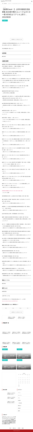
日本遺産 (5, 422)
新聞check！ (4, 20)
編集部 (19, 410)
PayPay (5, 416)
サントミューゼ (4, 417)
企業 (7, 420)
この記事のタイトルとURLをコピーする (16, 39)
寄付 (11, 421)
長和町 (5, 423)
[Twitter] (2, 430)
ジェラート (8, 417)
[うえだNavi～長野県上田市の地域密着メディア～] (6, 1)
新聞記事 (19, 408)
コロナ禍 (14, 416)
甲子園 (13, 422)
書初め (7, 422)
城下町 (4, 421)
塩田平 (8, 421)
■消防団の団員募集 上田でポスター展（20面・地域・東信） (12, 190)
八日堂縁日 (12, 420)
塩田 (6, 421)
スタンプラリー (12, 417)
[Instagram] (1, 430)
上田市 (12, 419)
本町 (8, 422)
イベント (19, 392)
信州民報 (19, 400)
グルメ (12, 416)
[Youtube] (6, 430)
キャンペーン (20, 395)
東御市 (10, 422)
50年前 (3, 416)
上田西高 (5, 420)
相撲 (14, 422)
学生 (10, 421)
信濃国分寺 (9, 420)
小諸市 (13, 421)
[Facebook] (4, 430)
